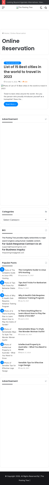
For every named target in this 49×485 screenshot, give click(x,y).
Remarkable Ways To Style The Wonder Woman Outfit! (31, 330)
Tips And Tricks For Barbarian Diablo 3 (32, 284)
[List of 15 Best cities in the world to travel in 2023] (24, 87)
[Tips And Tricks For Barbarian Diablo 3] (9, 286)
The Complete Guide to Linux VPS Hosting (32, 271)
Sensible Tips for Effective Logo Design (30, 363)
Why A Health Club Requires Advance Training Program (31, 296)
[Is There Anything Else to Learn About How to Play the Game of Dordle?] (9, 318)
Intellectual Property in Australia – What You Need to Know (32, 347)
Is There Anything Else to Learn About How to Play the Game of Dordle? (31, 313)
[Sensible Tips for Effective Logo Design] (9, 366)
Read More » (11, 104)
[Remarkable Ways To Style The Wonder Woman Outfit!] (9, 334)
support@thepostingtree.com (14, 247)
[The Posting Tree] (24, 7)
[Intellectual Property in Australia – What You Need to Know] (9, 351)
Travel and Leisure (12, 63)
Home (6, 33)
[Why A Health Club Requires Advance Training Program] (9, 301)
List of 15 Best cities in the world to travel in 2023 (22, 71)
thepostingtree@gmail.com (13, 253)
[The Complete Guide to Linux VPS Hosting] (9, 274)
